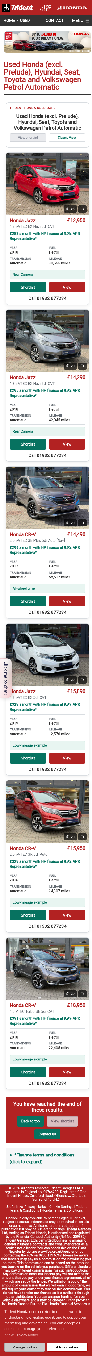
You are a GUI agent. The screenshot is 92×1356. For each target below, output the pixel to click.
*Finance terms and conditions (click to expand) (42, 1158)
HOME (9, 20)
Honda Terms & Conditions (62, 1211)
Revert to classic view (67, 137)
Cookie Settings (61, 1207)
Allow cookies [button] (67, 1347)
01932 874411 (45, 8)
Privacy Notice (36, 1207)
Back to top (30, 1121)
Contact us (47, 1134)
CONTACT (55, 20)
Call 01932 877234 (48, 298)
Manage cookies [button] (25, 1347)
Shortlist (28, 287)
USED (25, 20)
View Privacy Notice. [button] (22, 1335)
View (67, 287)
